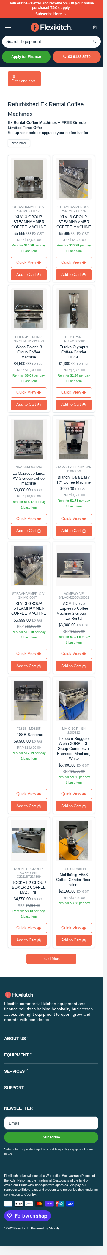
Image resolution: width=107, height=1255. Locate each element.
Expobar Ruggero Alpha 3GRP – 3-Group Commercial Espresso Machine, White (73, 748)
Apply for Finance (26, 57)
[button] (8, 27)
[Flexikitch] (51, 27)
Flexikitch (22, 1228)
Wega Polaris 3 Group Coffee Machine (29, 352)
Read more (19, 143)
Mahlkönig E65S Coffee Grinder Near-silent (74, 879)
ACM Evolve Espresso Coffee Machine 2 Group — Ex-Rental (73, 611)
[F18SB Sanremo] (29, 700)
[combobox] (51, 42)
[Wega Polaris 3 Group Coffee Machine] (29, 309)
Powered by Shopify (45, 1228)
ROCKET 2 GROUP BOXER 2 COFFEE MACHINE (29, 887)
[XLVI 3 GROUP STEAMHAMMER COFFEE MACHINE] (29, 179)
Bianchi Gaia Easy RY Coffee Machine (74, 480)
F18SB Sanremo (29, 734)
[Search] (95, 41)
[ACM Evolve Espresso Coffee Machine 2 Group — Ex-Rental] (74, 565)
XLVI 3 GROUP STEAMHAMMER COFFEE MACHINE (28, 222)
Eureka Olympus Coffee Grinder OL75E (73, 352)
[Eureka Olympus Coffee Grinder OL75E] (74, 309)
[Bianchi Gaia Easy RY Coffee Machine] (74, 439)
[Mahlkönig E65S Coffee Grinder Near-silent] (74, 840)
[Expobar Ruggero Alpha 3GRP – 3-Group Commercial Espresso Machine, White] (74, 700)
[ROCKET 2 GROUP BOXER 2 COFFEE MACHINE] (29, 840)
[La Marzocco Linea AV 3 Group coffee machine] (29, 439)
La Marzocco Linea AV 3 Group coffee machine (28, 478)
